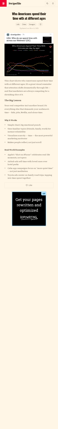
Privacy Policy (37, 245)
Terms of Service (21, 245)
